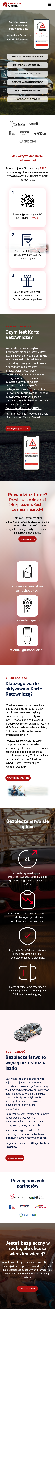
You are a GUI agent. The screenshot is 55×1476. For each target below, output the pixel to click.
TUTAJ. (37, 408)
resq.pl (35, 218)
